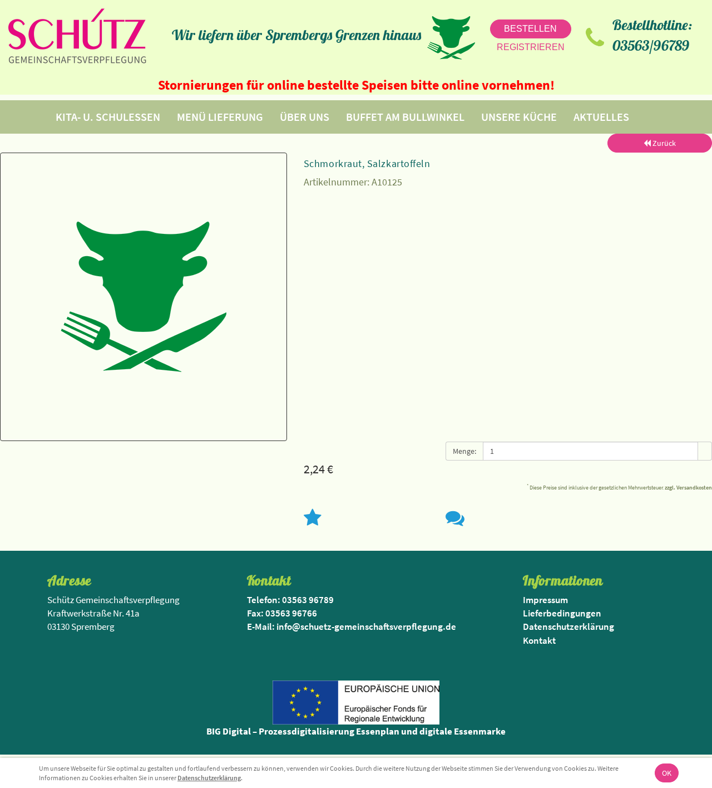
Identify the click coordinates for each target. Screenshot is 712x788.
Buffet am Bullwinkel (405, 117)
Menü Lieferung (220, 117)
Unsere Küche (519, 117)
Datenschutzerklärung (209, 778)
